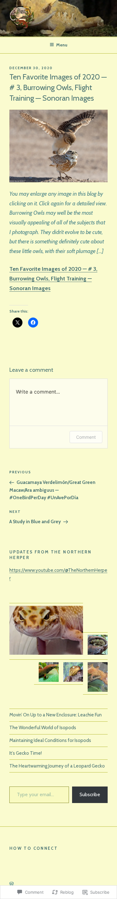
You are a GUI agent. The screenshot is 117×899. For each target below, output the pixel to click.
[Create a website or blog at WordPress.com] (11, 884)
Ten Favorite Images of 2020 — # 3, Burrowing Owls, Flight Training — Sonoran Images (53, 278)
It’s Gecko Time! (25, 753)
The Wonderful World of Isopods (42, 727)
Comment (86, 437)
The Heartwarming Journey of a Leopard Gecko (57, 766)
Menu (61, 45)
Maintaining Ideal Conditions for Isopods (50, 740)
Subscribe (90, 794)
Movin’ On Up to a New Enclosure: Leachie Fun (55, 715)
